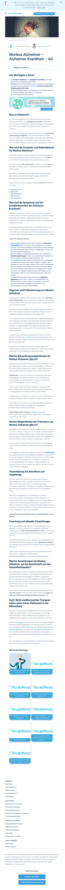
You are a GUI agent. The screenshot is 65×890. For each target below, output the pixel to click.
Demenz (33, 86)
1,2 (20, 189)
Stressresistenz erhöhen (13, 836)
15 (47, 595)
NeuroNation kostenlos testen (44, 14)
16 (52, 629)
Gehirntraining (49, 452)
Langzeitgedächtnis (17, 260)
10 (48, 439)
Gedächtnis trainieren (12, 827)
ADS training (9, 843)
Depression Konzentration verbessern (17, 813)
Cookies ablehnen (31, 877)
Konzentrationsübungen (12, 816)
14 (47, 556)
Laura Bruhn (47, 46)
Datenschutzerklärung (48, 859)
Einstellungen (32, 871)
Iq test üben (9, 833)
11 (14, 535)
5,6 (18, 196)
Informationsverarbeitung (42, 629)
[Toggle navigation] (59, 14)
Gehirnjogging (19, 622)
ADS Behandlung (10, 846)
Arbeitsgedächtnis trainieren (14, 824)
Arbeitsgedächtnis (11, 787)
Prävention (21, 40)
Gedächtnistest (10, 790)
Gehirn (30, 337)
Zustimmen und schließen (32, 882)
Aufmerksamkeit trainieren (13, 804)
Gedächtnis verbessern (12, 830)
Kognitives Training (37, 412)
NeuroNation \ (13, 40)
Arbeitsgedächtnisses (16, 629)
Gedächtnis (8, 784)
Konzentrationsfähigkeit (12, 807)
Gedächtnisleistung (27, 627)
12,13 (14, 547)
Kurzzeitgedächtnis (11, 793)
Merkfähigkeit (15, 245)
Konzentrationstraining (12, 810)
